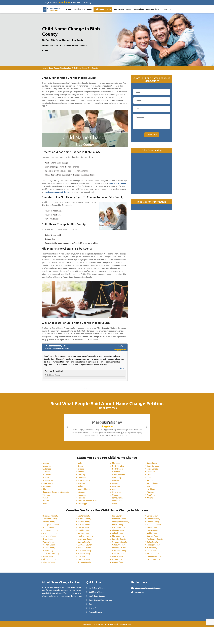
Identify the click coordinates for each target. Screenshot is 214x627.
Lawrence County (85, 545)
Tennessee (151, 472)
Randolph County (119, 551)
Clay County (48, 551)
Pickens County (49, 559)
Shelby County (49, 522)
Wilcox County (152, 527)
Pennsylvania (117, 498)
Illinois (80, 466)
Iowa (45, 504)
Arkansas (47, 469)
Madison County (84, 551)
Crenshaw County (119, 519)
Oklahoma (116, 492)
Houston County (119, 553)
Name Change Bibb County (59, 68)
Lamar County (83, 527)
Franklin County (84, 530)
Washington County (155, 539)
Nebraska (116, 472)
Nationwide (139, 592)
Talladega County (50, 530)
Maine (80, 486)
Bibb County (48, 539)
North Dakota (117, 469)
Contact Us (166, 9)
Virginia (150, 480)
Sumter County (84, 516)
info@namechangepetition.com (147, 588)
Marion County (84, 525)
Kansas (81, 472)
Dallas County (152, 542)
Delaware (47, 486)
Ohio (114, 489)
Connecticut (48, 480)
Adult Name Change (122, 9)
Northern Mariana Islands (88, 501)
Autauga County (84, 562)
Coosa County (49, 548)
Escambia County (154, 525)
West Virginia (152, 495)
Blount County (49, 527)
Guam (45, 498)
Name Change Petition (107, 624)
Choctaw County (153, 559)
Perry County (152, 548)
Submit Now (151, 135)
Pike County (117, 516)
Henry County (117, 556)
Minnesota (82, 495)
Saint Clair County (50, 516)
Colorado (47, 478)
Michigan (81, 492)
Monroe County (153, 522)
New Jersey (116, 478)
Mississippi (82, 504)
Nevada (115, 483)
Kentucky (81, 475)
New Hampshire (118, 475)
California (47, 475)
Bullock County (118, 533)
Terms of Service (95, 612)
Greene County (49, 562)
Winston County (84, 519)
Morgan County (84, 533)
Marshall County (50, 533)
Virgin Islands (152, 483)
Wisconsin (151, 492)
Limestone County (85, 539)
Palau (114, 504)
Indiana (81, 469)
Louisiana (82, 478)
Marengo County (153, 545)
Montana (116, 463)
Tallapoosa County (51, 525)
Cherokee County (85, 556)
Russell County (153, 553)
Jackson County (84, 548)
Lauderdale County (85, 536)
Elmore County (118, 530)
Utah (149, 478)
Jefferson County (50, 519)
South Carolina (153, 466)
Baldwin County (153, 536)
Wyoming (150, 498)
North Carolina (118, 466)
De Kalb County (84, 559)
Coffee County (152, 516)
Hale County (48, 556)
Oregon (115, 495)
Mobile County (152, 533)
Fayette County (84, 522)
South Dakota (152, 469)
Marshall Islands (84, 489)
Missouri (81, 498)
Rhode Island (152, 463)
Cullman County (49, 536)
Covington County (119, 542)
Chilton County (49, 545)
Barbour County (118, 527)
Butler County (117, 525)
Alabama (47, 466)
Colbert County (84, 542)
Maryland (81, 483)
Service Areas (94, 608)
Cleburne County (119, 548)
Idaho (80, 463)
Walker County (49, 542)
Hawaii (46, 501)
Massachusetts (84, 480)
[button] (69, 427)
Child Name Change (103, 9)
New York (116, 486)
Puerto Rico (117, 501)
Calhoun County (118, 545)
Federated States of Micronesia (56, 492)
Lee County (151, 551)
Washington (151, 489)
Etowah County (84, 553)
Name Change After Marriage (146, 9)
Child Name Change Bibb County (85, 68)
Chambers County (154, 556)
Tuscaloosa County (51, 553)
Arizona (46, 472)
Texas (149, 475)
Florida (46, 489)
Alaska (46, 463)
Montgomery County (120, 522)
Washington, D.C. (50, 483)
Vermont (150, 486)
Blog (90, 604)
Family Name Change (83, 9)
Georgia (46, 495)
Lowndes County (119, 539)
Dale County (117, 559)
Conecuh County (153, 519)
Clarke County (152, 530)
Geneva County (118, 562)
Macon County (118, 536)
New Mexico (117, 480)
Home (68, 9)
